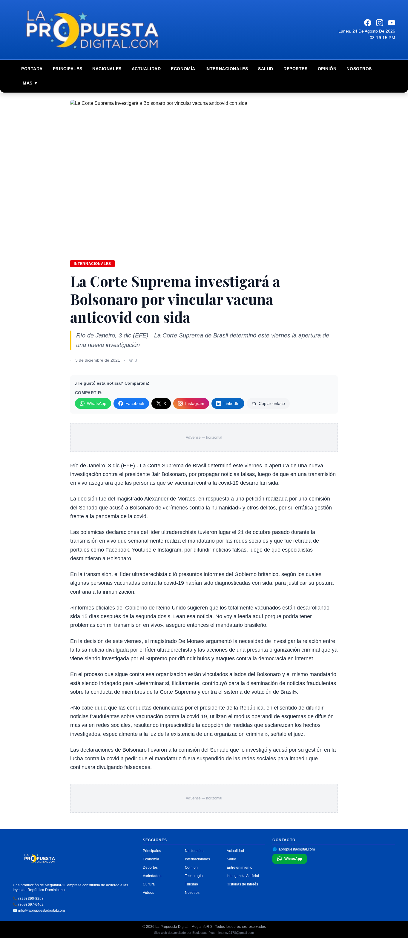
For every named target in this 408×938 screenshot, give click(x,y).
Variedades (152, 876)
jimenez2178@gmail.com (236, 932)
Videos (148, 893)
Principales (67, 68)
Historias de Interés (242, 884)
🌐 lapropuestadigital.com (293, 849)
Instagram (194, 403)
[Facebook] (367, 22)
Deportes (295, 68)
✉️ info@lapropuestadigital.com (39, 910)
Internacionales (226, 68)
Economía (183, 68)
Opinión (327, 68)
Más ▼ (30, 83)
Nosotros (359, 68)
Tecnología (194, 876)
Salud (265, 68)
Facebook (134, 403)
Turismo (191, 884)
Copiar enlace (272, 403)
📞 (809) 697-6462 (28, 904)
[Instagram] (379, 22)
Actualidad (146, 68)
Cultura (149, 884)
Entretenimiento (239, 867)
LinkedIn (231, 403)
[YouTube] (391, 22)
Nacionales (107, 68)
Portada (32, 68)
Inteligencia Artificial (243, 876)
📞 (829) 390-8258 (28, 898)
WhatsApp (96, 403)
